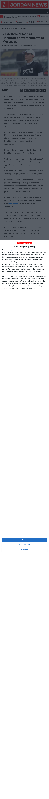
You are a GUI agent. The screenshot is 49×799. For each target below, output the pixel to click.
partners (14, 250)
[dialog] (24, 519)
